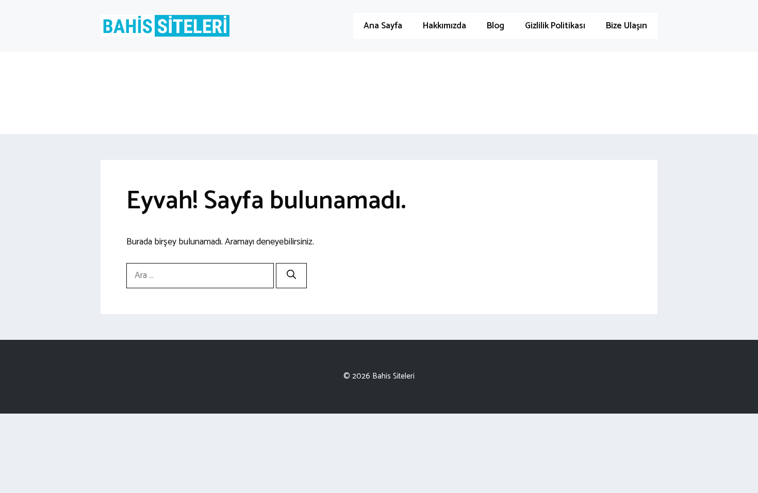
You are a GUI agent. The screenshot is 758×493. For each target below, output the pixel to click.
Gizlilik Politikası (555, 26)
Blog (495, 26)
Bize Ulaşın (626, 26)
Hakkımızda (444, 26)
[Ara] (291, 275)
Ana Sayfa (383, 26)
